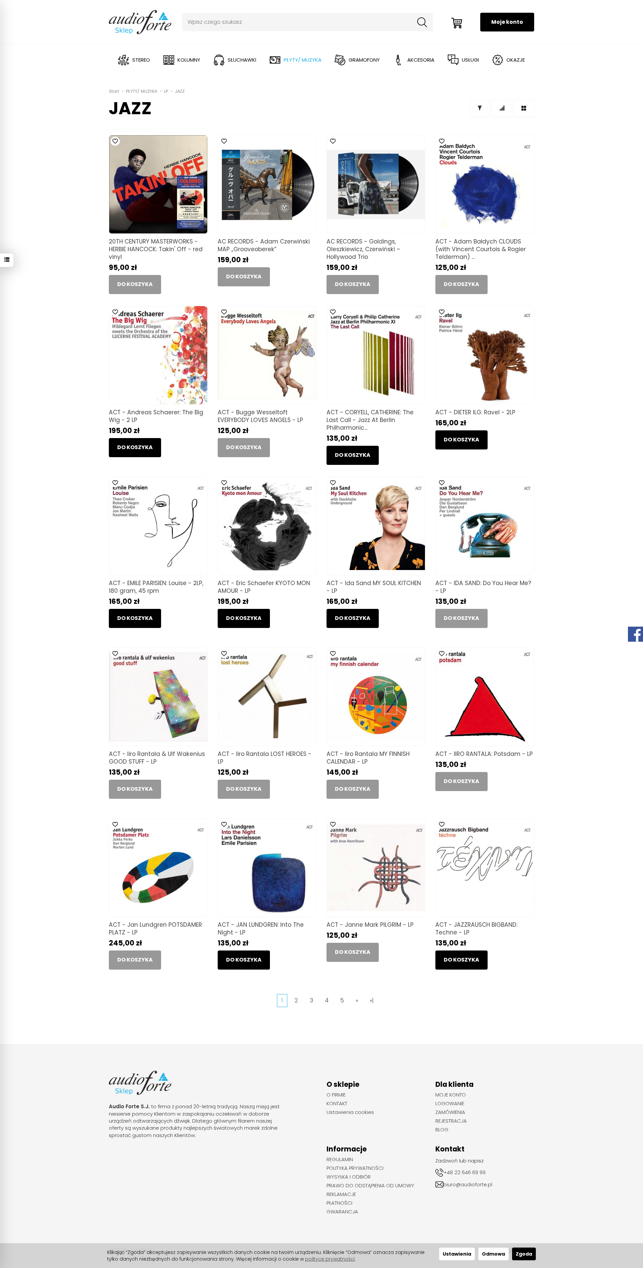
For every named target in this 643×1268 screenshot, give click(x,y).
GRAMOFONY (364, 59)
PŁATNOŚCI (339, 1203)
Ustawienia (457, 1254)
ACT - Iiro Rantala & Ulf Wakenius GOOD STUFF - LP (157, 758)
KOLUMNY (188, 59)
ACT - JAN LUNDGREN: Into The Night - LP (261, 928)
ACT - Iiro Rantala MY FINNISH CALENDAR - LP (368, 758)
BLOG (441, 1130)
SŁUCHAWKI (242, 59)
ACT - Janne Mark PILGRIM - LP (370, 925)
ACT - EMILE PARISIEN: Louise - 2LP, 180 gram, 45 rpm (156, 587)
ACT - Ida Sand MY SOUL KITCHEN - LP (374, 587)
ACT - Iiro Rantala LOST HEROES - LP (264, 758)
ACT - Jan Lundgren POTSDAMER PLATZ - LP (155, 928)
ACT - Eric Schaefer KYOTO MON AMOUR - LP (264, 587)
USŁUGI (470, 59)
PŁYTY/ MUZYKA (303, 59)
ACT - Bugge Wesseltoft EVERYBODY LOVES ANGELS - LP (260, 416)
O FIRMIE (336, 1095)
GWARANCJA (342, 1212)
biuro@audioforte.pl (467, 1184)
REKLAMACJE (341, 1194)
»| (372, 1000)
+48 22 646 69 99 (464, 1172)
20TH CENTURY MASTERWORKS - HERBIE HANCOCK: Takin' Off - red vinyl (156, 249)
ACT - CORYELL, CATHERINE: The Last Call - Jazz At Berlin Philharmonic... (370, 420)
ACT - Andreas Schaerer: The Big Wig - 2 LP (156, 416)
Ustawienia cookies (350, 1112)
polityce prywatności (330, 1259)
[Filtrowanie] (479, 108)
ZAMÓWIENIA (450, 1112)
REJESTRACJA (451, 1121)
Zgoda (524, 1254)
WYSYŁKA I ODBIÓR (349, 1177)
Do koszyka (135, 447)
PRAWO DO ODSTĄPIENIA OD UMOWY (370, 1186)
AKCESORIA (420, 59)
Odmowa (493, 1254)
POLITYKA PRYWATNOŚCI (355, 1168)
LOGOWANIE (449, 1104)
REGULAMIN (340, 1159)
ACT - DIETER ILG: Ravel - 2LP (475, 412)
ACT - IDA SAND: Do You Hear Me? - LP (483, 587)
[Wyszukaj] (422, 22)
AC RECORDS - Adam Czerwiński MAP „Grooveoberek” (264, 245)
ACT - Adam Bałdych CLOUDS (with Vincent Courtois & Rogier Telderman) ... (480, 249)
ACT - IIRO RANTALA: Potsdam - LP (484, 754)
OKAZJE (515, 59)
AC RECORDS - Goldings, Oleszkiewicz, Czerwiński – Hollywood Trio (363, 249)
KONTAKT (337, 1104)
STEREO (141, 59)
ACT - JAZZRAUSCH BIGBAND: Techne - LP (476, 928)
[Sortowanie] (501, 108)
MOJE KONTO (450, 1095)
